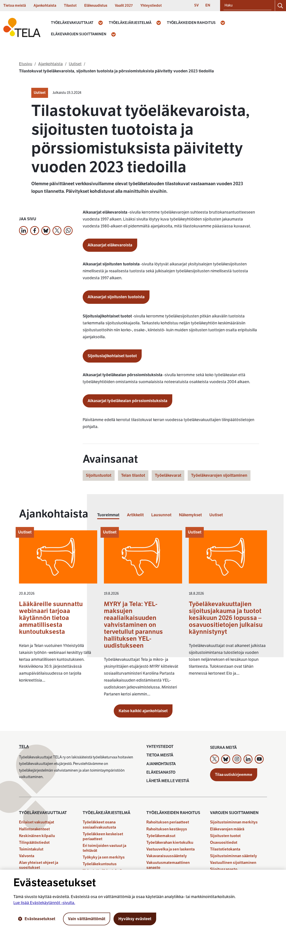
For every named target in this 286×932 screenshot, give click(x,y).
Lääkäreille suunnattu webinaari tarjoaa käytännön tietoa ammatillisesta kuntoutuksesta (51, 618)
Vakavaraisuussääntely (166, 856)
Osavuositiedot (223, 842)
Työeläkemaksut (160, 835)
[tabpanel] (143, 615)
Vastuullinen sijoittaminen (233, 862)
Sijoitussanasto (223, 869)
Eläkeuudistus (95, 5)
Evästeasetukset (40, 918)
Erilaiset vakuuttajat (36, 822)
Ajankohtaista (45, 5)
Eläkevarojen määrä (227, 829)
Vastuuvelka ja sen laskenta (170, 849)
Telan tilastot (133, 475)
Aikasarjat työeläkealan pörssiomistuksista (127, 400)
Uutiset (40, 92)
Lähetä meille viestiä (167, 781)
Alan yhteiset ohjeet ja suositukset (38, 865)
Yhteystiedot (151, 5)
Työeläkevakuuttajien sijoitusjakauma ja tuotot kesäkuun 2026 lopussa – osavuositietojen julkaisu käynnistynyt (226, 618)
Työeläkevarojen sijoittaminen (219, 475)
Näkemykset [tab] (190, 515)
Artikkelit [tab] (135, 515)
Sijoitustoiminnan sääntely (233, 856)
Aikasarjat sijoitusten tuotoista (116, 296)
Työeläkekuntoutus (100, 864)
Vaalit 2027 (124, 5)
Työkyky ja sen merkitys (104, 857)
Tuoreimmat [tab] (108, 515)
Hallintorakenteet (34, 829)
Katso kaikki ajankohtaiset (143, 710)
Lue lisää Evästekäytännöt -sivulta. (44, 902)
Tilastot (70, 5)
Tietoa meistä (14, 5)
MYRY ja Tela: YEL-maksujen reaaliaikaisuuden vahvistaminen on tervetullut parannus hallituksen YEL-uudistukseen (133, 624)
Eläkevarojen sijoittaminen (78, 34)
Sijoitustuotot (98, 475)
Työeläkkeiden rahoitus (191, 23)
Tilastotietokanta (225, 849)
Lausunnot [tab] (161, 515)
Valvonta (26, 856)
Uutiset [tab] (216, 515)
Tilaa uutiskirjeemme (233, 774)
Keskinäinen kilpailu (37, 835)
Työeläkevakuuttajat (72, 23)
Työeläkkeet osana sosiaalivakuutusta (99, 824)
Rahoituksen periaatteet (167, 822)
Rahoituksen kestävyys (166, 829)
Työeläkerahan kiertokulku (169, 842)
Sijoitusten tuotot (225, 835)
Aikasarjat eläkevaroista (110, 245)
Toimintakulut (31, 849)
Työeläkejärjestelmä (130, 23)
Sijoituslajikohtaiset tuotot (112, 355)
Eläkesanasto (160, 772)
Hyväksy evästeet (134, 918)
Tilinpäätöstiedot (34, 842)
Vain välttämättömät (86, 918)
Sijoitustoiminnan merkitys (234, 822)
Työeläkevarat (168, 475)
